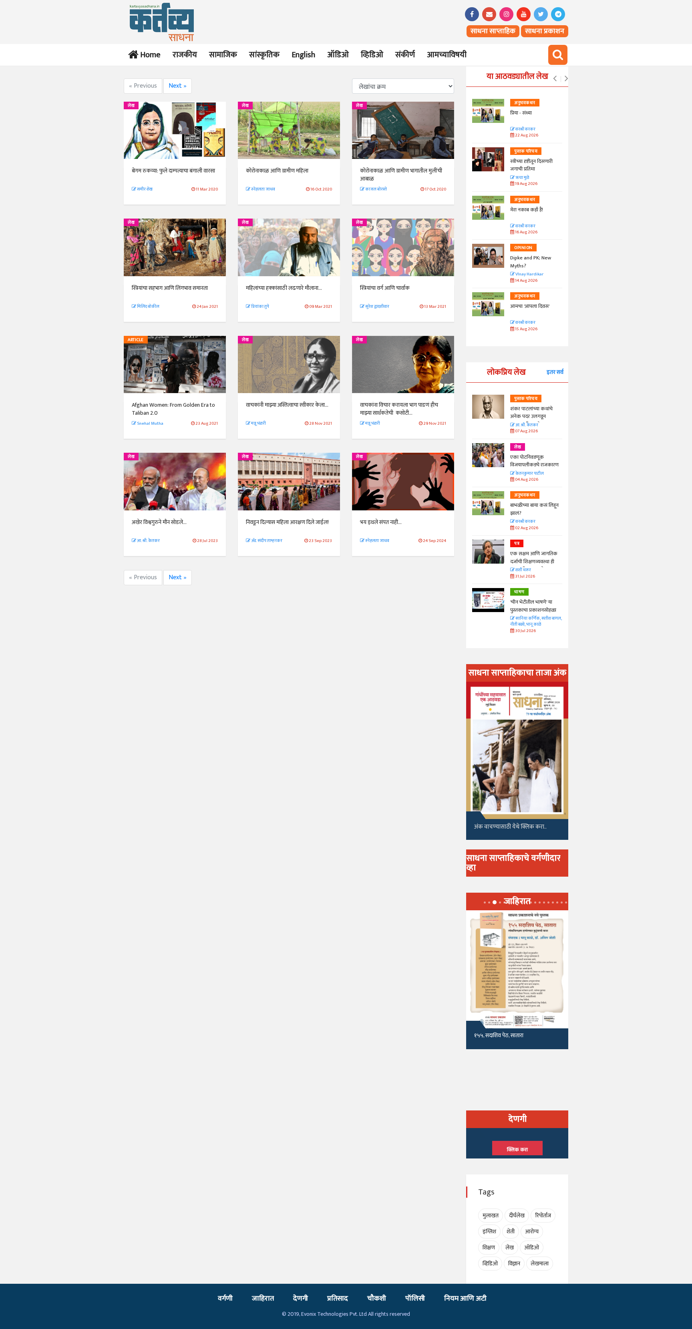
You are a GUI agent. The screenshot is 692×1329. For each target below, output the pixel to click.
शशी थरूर (523, 570)
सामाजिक (223, 55)
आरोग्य (532, 1231)
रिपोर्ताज (543, 1215)
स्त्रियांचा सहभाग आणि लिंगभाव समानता (170, 288)
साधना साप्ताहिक (493, 31)
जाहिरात (263, 1299)
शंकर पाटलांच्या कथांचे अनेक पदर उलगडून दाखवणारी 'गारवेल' (531, 416)
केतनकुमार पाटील (529, 474)
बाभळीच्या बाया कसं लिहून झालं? (535, 509)
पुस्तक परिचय (525, 151)
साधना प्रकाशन (544, 31)
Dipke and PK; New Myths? (530, 261)
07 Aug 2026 (526, 431)
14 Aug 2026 (525, 281)
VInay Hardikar (529, 274)
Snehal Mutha (149, 423)
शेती (511, 1231)
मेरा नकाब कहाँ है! (526, 209)
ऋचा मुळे (522, 178)
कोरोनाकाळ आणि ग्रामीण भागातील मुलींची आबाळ (401, 174)
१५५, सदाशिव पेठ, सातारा (498, 1035)
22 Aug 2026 (526, 135)
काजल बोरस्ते (376, 189)
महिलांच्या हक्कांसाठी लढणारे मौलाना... (284, 288)
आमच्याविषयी (447, 55)
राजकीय (185, 55)
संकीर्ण (405, 55)
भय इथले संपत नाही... (381, 522)
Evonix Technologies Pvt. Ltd (334, 1314)
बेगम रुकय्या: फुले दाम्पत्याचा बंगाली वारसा (173, 170)
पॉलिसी (415, 1299)
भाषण (519, 592)
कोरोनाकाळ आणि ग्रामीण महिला (277, 170)
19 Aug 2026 (525, 184)
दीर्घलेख (517, 1215)
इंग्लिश (489, 1231)
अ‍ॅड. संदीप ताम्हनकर (266, 540)
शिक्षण (489, 1247)
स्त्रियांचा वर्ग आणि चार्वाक (385, 288)
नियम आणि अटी (465, 1299)
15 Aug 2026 (525, 329)
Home (149, 55)
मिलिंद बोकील (147, 306)
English (303, 55)
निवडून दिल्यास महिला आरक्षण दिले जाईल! (287, 522)
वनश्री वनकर (525, 129)
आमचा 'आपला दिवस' (529, 306)
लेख (131, 105)
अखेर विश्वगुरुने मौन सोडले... (159, 522)
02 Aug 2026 (526, 528)
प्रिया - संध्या (521, 112)
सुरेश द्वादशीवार (376, 306)
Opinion (523, 247)
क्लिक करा (517, 1149)
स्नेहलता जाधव (262, 189)
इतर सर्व (555, 372)
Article (136, 339)
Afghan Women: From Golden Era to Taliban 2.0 (173, 409)
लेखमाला (540, 1263)
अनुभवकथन (524, 102)
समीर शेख (144, 189)
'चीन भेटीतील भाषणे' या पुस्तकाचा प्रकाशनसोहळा (533, 606)
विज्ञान (514, 1263)
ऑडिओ (338, 55)
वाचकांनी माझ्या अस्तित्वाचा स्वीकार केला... (287, 405)
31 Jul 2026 (524, 577)
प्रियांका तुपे (259, 306)
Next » (178, 85)
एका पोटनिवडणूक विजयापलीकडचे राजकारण (534, 461)
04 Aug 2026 (526, 480)
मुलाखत (491, 1215)
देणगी (300, 1299)
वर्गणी (225, 1299)
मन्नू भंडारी (258, 423)
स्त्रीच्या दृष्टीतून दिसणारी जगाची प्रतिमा (531, 165)
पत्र (516, 543)
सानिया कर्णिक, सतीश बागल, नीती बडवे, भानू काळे (536, 622)
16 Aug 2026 (525, 232)
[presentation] (555, 79)
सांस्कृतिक (264, 55)
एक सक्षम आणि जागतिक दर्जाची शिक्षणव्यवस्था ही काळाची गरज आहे (533, 561)
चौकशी (376, 1299)
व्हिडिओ (372, 55)
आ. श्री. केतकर (148, 540)
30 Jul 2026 (525, 631)
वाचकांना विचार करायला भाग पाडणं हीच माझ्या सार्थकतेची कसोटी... (399, 409)
